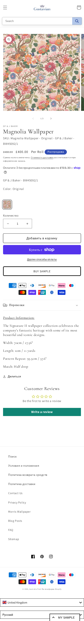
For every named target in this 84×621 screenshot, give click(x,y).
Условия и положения (23, 465)
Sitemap (13, 539)
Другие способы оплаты (42, 259)
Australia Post (35, 589)
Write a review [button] (42, 412)
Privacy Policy (17, 502)
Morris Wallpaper (19, 511)
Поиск (12, 456)
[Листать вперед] (50, 118)
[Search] (77, 21)
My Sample (66, 617)
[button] (5, 7)
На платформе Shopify (52, 589)
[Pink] (7, 204)
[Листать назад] (33, 118)
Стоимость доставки (42, 157)
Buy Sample (42, 271)
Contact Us (15, 493)
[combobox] (42, 602)
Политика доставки (21, 484)
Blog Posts (15, 521)
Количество (10, 215)
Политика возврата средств (27, 475)
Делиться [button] (14, 376)
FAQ (10, 530)
